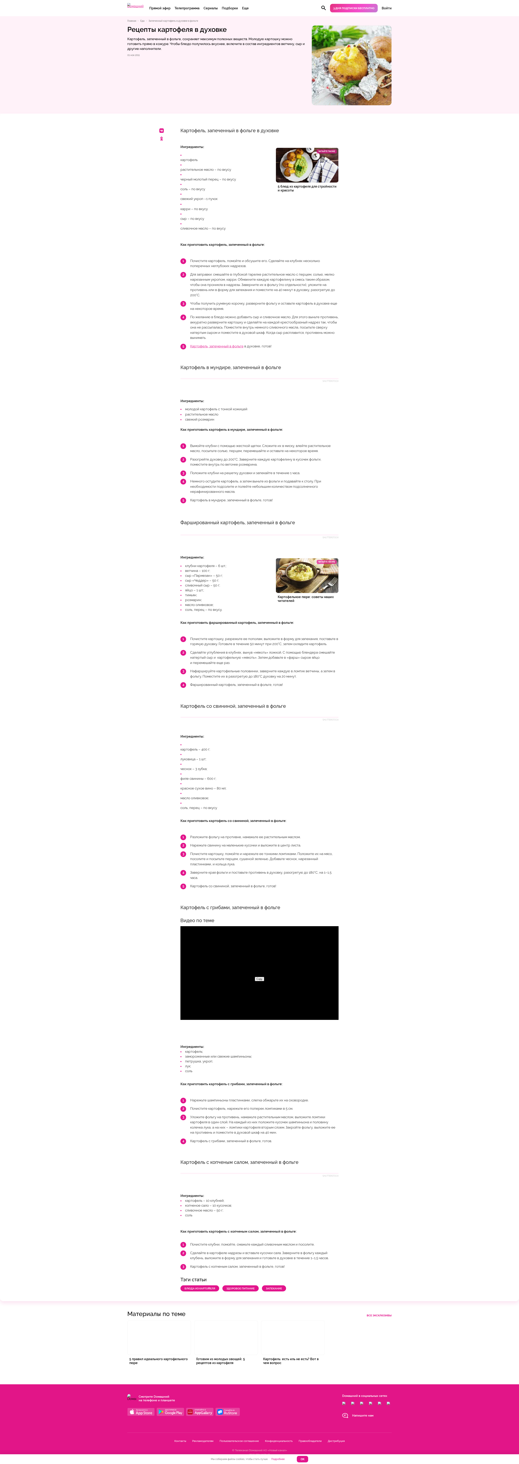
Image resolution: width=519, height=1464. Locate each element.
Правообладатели (310, 1441)
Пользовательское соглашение (239, 1441)
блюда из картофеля (199, 1288)
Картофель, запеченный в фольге (216, 346)
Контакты (180, 1441)
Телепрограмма (187, 8)
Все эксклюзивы (379, 1315)
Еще (245, 8)
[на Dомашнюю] (135, 6)
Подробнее (278, 1459)
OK (303, 1459)
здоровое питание (240, 1288)
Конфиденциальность (279, 1441)
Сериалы (211, 8)
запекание (274, 1288)
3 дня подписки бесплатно (353, 8)
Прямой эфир (159, 8)
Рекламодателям (202, 1441)
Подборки (230, 8)
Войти (387, 8)
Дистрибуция (336, 1441)
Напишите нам (362, 1415)
